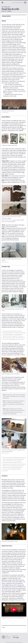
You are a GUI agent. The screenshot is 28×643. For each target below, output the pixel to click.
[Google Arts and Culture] (16, 637)
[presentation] (7, 637)
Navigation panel (2, 2)
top (3, 627)
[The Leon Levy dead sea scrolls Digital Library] (10, 9)
